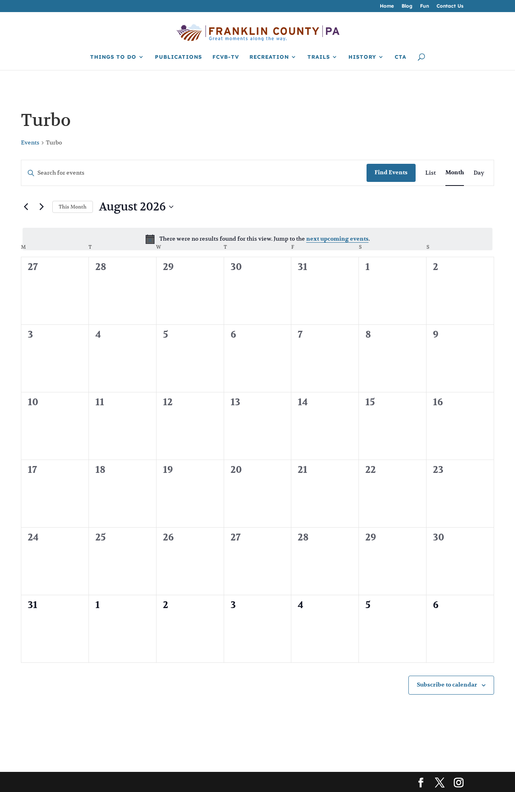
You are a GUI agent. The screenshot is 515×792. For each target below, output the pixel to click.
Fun (424, 6)
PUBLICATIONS (178, 57)
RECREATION (269, 57)
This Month (73, 207)
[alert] (257, 239)
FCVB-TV (225, 57)
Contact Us (450, 6)
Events (30, 142)
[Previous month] (26, 207)
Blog (407, 6)
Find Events (391, 172)
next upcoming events (337, 238)
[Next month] (41, 207)
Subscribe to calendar (447, 684)
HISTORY (362, 57)
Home (387, 6)
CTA (400, 57)
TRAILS (318, 57)
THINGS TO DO (113, 57)
